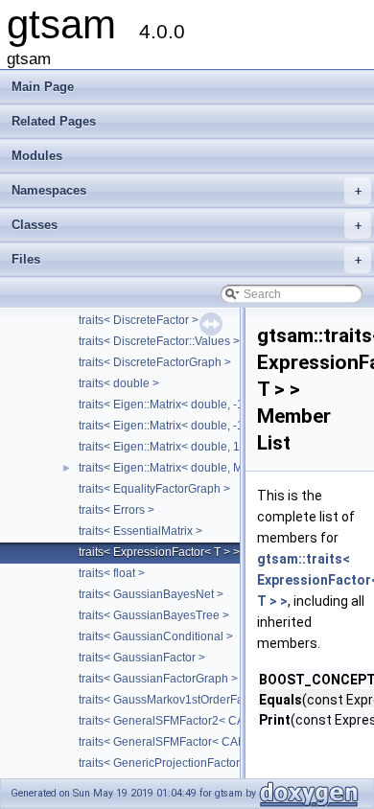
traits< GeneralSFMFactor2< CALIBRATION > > (201, 721)
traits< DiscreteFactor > (139, 320)
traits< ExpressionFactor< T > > (159, 552)
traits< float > (112, 573)
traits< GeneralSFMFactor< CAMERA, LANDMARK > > (220, 742)
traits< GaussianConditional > (156, 636)
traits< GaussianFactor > (142, 657)
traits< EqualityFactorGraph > (154, 489)
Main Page (43, 87)
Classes (187, 225)
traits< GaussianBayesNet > (151, 594)
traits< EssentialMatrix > (140, 531)
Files (187, 259)
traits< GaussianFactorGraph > (158, 678)
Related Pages (54, 121)
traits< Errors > (116, 510)
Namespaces (187, 190)
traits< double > (119, 383)
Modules (37, 156)
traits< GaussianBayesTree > (154, 615)
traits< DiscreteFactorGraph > (155, 362)
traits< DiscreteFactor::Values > (159, 341)
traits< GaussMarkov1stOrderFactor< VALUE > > (204, 699)
